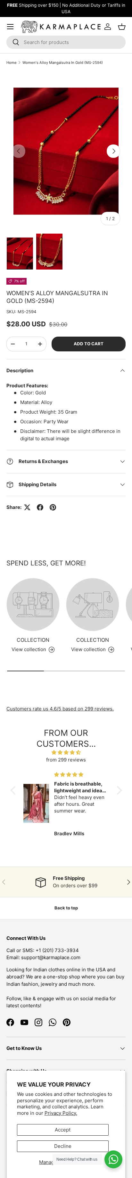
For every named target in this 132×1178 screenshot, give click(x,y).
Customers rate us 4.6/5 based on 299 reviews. (60, 709)
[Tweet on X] (27, 507)
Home (11, 62)
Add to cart (88, 343)
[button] (14, 790)
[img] (66, 752)
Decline (62, 1146)
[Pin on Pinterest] (52, 507)
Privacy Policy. (61, 1113)
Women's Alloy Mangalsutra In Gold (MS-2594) (62, 62)
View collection (29, 649)
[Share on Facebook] (40, 507)
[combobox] (66, 42)
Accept (62, 1130)
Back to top (66, 907)
